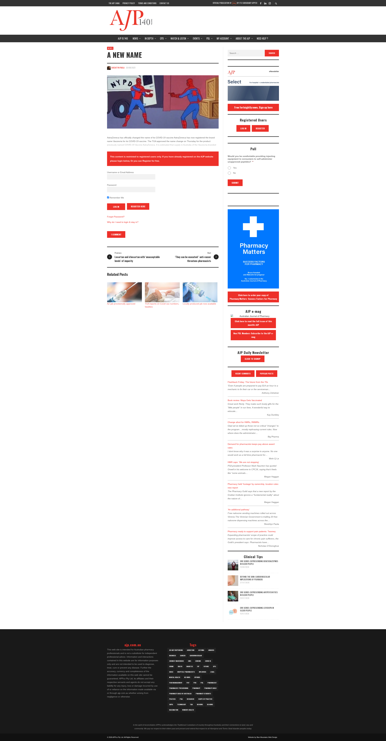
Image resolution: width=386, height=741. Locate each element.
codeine (198, 661)
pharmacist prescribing (178, 688)
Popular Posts (266, 373)
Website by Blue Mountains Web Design (262, 737)
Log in (243, 128)
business (172, 655)
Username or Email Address (120, 172)
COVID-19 (208, 661)
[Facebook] (260, 3)
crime (171, 666)
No (234, 173)
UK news (200, 704)
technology (181, 704)
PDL (202, 683)
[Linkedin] (265, 3)
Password (111, 185)
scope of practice (205, 699)
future (206, 666)
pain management (175, 683)
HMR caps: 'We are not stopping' (243, 462)
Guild (171, 672)
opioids (197, 677)
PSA (181, 699)
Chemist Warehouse (176, 661)
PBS (194, 683)
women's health (188, 710)
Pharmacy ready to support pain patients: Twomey (252, 531)
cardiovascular (196, 655)
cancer (182, 655)
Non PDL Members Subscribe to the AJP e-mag (253, 335)
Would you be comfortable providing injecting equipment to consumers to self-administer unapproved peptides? (251, 159)
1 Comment (116, 234)
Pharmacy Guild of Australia (180, 693)
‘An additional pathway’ (239, 509)
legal (212, 672)
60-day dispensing (176, 650)
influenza (202, 672)
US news (210, 704)
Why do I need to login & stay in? (122, 222)
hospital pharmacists (186, 672)
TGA (191, 704)
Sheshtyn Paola (117, 67)
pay (188, 683)
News (110, 48)
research (190, 699)
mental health (174, 677)
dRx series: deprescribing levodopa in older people (257, 609)
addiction (190, 650)
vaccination (173, 710)
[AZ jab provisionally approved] (124, 292)
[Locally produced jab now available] (200, 292)
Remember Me (116, 197)
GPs (214, 666)
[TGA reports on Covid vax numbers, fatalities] (162, 292)
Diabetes (189, 666)
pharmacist (212, 683)
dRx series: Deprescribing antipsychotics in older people (259, 593)
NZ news (187, 677)
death (180, 666)
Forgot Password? (116, 216)
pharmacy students (203, 693)
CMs (189, 661)
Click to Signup (253, 358)
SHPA (171, 704)
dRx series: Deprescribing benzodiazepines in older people (259, 562)
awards (211, 650)
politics (172, 699)
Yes (235, 168)
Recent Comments (243, 373)
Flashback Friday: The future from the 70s (248, 382)
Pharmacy (196, 688)
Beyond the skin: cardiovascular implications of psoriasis (255, 578)
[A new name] (163, 102)
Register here (138, 206)
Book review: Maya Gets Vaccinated (245, 400)
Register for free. (151, 161)
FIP (198, 666)
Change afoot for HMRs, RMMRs (243, 422)
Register (260, 128)
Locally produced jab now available (199, 304)
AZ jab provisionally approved (121, 304)
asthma (201, 650)
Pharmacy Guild (210, 688)
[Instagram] (269, 3)
